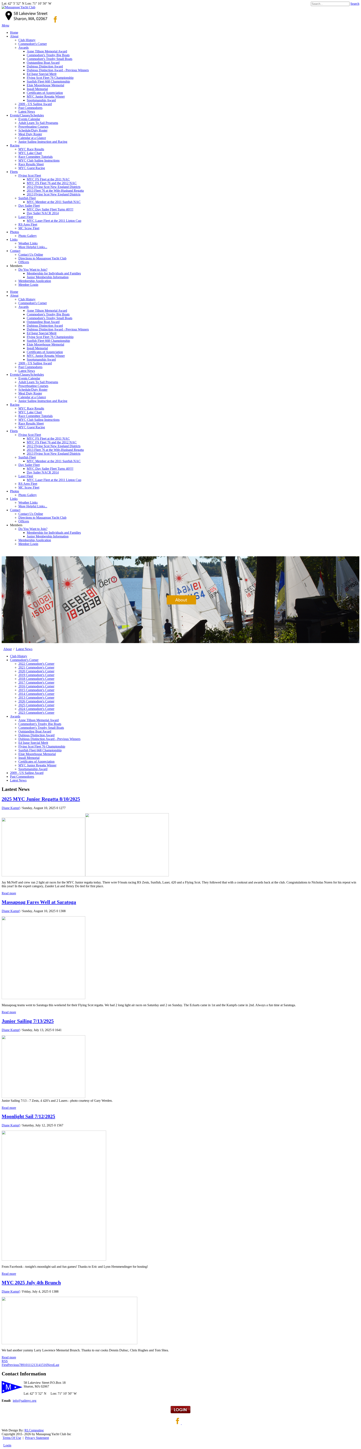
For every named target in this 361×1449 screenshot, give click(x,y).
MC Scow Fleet (28, 487)
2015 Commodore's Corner (36, 690)
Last (56, 1365)
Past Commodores (30, 367)
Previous (13, 1365)
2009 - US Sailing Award (35, 363)
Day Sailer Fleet (29, 465)
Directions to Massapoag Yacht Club (42, 517)
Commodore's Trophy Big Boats (48, 314)
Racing (14, 404)
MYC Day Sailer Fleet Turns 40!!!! (50, 468)
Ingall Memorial (37, 348)
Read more (9, 893)
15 (42, 1365)
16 (45, 1365)
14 (38, 1365)
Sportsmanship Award (41, 359)
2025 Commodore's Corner (36, 705)
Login (7, 1445)
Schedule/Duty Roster (32, 389)
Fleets (14, 431)
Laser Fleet (25, 476)
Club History (27, 299)
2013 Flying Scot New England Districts (53, 453)
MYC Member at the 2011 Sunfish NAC (54, 461)
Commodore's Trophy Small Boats (49, 318)
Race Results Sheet (31, 423)
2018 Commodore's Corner (36, 678)
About (14, 295)
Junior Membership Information (48, 536)
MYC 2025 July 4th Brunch (31, 1282)
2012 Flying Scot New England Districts (53, 446)
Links (14, 498)
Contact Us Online (30, 514)
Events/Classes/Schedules (27, 374)
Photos (14, 491)
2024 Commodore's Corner (36, 709)
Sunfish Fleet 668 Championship (48, 340)
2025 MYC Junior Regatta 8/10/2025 (41, 799)
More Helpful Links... (32, 506)
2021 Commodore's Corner (36, 667)
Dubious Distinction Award (45, 325)
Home (14, 292)
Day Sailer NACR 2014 (43, 472)
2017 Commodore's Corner (36, 682)
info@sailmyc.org (24, 1400)
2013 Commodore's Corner (36, 697)
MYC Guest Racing (31, 427)
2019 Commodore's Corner (36, 675)
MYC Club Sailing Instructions (39, 419)
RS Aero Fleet (27, 483)
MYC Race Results (31, 408)
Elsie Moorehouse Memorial (45, 344)
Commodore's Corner (32, 303)
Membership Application (34, 540)
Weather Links (28, 502)
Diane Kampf (11, 808)
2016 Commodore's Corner (36, 686)
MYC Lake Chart (30, 412)
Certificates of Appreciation (45, 352)
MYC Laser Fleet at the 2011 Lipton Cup (54, 480)
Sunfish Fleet (27, 457)
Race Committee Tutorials (35, 416)
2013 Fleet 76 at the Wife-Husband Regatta (55, 450)
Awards (23, 307)
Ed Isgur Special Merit (41, 333)
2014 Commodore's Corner (36, 694)
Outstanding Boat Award (43, 322)
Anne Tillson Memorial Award (47, 310)
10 (25, 1365)
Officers (23, 521)
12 (32, 1365)
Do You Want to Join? (32, 529)
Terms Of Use (12, 1438)
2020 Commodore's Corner (36, 671)
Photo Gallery (27, 495)
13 (35, 1365)
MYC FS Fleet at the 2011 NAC (48, 438)
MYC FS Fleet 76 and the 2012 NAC (52, 442)
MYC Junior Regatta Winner (46, 355)
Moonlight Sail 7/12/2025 (28, 1116)
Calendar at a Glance (32, 397)
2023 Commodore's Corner (36, 712)
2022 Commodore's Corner (36, 663)
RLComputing (34, 1430)
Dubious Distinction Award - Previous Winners (58, 329)
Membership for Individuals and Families (54, 532)
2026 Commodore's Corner (36, 701)
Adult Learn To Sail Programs (38, 382)
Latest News (26, 371)
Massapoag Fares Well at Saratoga (39, 902)
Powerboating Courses (33, 386)
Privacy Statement (37, 1438)
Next (50, 1365)
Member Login (28, 544)
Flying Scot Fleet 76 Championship (50, 337)
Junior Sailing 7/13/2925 (28, 1021)
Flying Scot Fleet (29, 435)
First (5, 1365)
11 (28, 1365)
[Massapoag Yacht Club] (18, 7)
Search (354, 3)
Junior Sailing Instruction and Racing (42, 401)
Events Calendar (29, 378)
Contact (15, 510)
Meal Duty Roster (30, 393)
